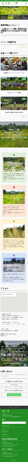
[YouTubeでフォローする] (17, 407)
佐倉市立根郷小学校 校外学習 (14, 112)
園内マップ (5, 430)
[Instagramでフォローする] (15, 407)
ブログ (4, 433)
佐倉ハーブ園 (14, 460)
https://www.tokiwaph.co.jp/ (9, 446)
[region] (14, 13)
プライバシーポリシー (6, 436)
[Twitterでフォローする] (10, 407)
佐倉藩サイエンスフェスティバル (14, 73)
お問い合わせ (5, 434)
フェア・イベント (6, 428)
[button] (1, 10)
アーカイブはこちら (22, 46)
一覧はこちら (24, 116)
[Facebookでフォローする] (12, 407)
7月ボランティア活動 (14, 92)
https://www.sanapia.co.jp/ (9, 456)
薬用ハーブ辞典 (5, 431)
